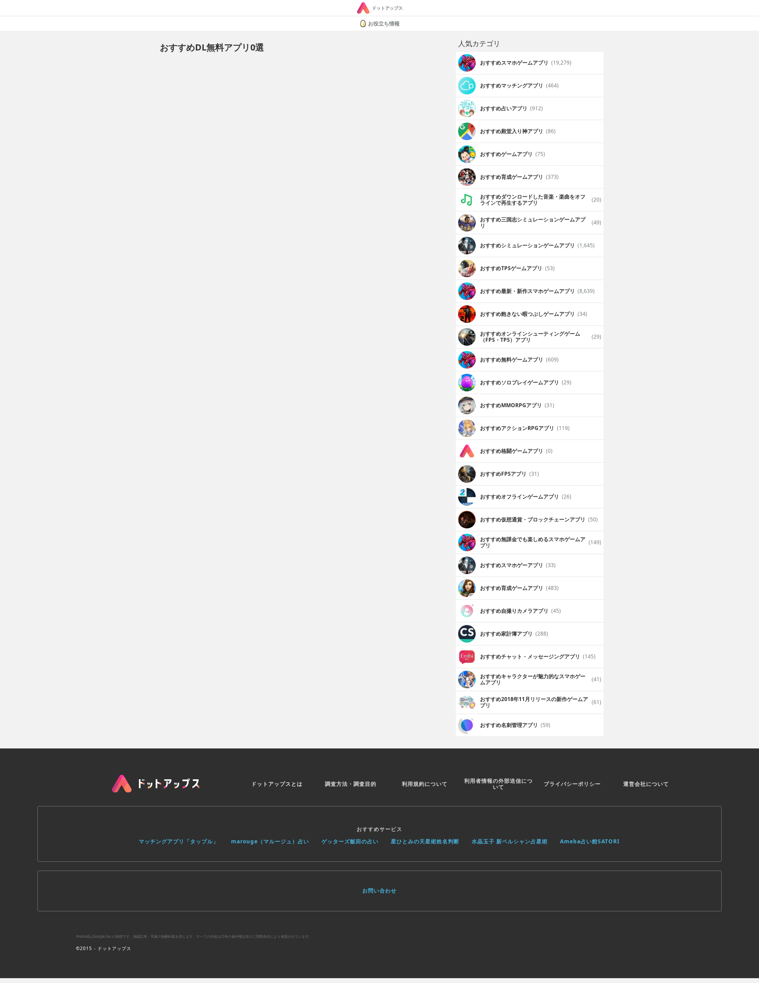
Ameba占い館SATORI (590, 841)
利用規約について (425, 784)
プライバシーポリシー (572, 784)
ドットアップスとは (277, 784)
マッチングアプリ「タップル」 (179, 841)
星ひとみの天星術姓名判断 (425, 841)
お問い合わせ (379, 890)
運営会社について (646, 784)
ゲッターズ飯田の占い (350, 841)
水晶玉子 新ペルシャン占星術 (510, 841)
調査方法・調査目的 (350, 784)
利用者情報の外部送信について (498, 784)
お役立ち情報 (384, 23)
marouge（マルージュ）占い (270, 841)
